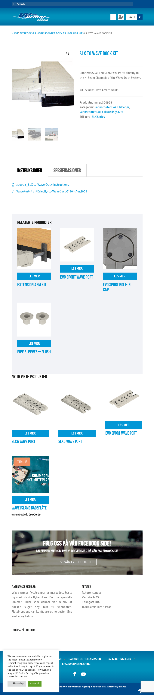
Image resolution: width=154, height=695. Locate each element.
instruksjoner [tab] (29, 170)
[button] (67, 53)
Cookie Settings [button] (17, 683)
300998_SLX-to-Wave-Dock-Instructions (42, 184)
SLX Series (98, 117)
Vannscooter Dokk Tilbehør (112, 107)
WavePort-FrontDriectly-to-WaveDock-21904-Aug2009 (51, 191)
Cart (134, 17)
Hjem (15, 33)
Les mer (34, 276)
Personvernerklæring (76, 664)
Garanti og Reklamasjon (85, 659)
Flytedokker (28, 33)
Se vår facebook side (77, 562)
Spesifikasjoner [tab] (67, 170)
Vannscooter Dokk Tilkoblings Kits (61, 33)
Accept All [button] (34, 683)
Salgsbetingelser (119, 659)
